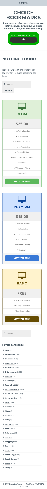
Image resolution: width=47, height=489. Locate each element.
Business (9, 359)
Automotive (10, 354)
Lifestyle (8, 407)
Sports (7, 450)
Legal (7, 402)
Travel (7, 463)
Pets (7, 420)
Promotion (9, 424)
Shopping (9, 441)
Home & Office (11, 398)
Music (7, 411)
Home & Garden (12, 393)
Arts (7, 350)
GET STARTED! (22, 181)
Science (8, 437)
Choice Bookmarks (23, 15)
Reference (9, 433)
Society (8, 446)
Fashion (8, 376)
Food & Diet (10, 385)
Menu (24, 3)
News (7, 415)
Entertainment (11, 372)
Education (9, 367)
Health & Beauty (12, 389)
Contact (25, 486)
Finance (8, 380)
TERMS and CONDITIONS (35, 484)
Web (7, 468)
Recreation (10, 428)
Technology (10, 454)
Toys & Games (11, 459)
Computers (9, 363)
